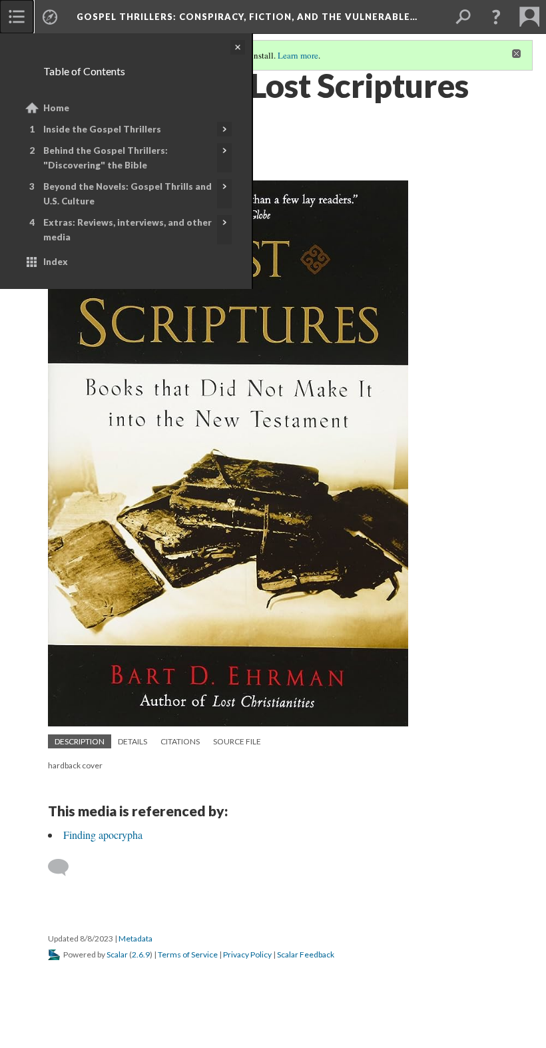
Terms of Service (188, 954)
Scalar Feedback (305, 954)
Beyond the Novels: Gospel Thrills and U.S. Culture (127, 193)
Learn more (298, 55)
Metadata (135, 938)
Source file (237, 741)
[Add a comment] (64, 867)
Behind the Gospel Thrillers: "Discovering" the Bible (105, 157)
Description (80, 741)
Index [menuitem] (55, 261)
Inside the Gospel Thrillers (102, 129)
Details (132, 741)
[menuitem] (16, 16)
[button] (496, 16)
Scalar (117, 954)
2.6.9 (141, 954)
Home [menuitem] (56, 108)
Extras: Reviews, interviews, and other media (127, 229)
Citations (180, 741)
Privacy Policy (247, 954)
